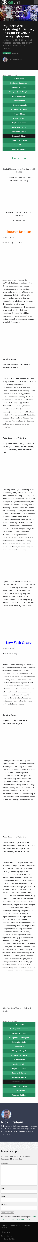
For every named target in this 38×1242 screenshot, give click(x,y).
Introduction (19, 79)
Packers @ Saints (19, 132)
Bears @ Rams (19, 145)
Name (3, 1188)
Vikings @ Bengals (19, 105)
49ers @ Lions (19, 114)
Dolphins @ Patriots (19, 140)
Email (3, 1196)
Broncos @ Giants (19, 136)
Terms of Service (6, 1236)
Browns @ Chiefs (19, 127)
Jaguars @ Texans (19, 87)
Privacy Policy (5, 1232)
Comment (5, 1163)
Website (3, 1204)
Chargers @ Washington (19, 92)
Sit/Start (6, 53)
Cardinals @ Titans (19, 109)
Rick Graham (16, 59)
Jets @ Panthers (19, 101)
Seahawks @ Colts (19, 96)
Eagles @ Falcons (19, 123)
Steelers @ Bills (19, 118)
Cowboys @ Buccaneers (19, 83)
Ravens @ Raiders (19, 149)
